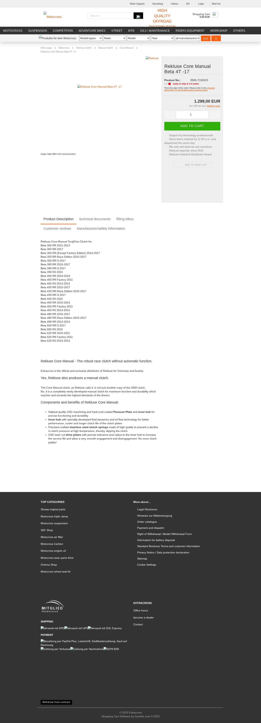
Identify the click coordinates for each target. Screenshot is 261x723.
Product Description (59, 219)
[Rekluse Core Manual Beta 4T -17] (99, 103)
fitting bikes (125, 219)
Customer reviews (57, 228)
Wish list (215, 3)
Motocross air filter (52, 537)
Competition (63, 30)
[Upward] (250, 717)
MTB (131, 30)
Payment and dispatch (150, 527)
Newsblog (157, 3)
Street (116, 30)
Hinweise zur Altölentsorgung (154, 515)
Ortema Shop (49, 564)
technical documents (95, 219)
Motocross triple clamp (54, 516)
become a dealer (143, 617)
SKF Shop (47, 530)
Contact (138, 624)
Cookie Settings (146, 564)
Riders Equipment (190, 30)
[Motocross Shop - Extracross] (55, 17)
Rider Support (136, 3)
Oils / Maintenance (155, 30)
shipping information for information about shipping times (189, 89)
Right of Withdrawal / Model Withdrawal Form (164, 533)
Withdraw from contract (56, 702)
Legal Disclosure (147, 509)
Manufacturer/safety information (101, 228)
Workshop (218, 30)
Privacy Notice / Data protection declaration (163, 552)
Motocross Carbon (52, 543)
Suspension (37, 30)
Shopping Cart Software (115, 716)
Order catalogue (147, 521)
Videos (174, 3)
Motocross (12, 30)
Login (200, 3)
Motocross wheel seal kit (55, 571)
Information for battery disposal (156, 540)
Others (239, 30)
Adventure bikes (92, 30)
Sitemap (142, 558)
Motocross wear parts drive (57, 557)
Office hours (140, 610)
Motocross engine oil (53, 550)
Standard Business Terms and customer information (168, 546)
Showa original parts (53, 509)
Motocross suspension (54, 523)
